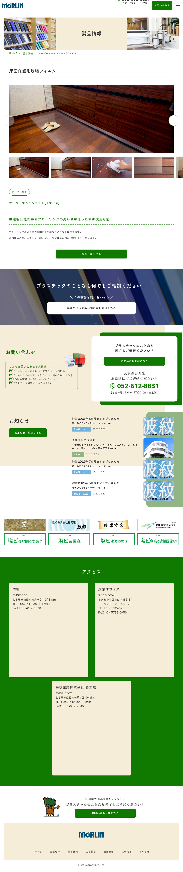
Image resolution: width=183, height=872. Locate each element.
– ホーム (37, 851)
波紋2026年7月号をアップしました (96, 461)
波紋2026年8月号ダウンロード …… (92, 423)
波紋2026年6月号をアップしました (96, 483)
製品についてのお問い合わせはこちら (91, 308)
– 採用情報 (125, 851)
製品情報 (28, 53)
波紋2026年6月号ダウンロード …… (92, 488)
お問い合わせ (162, 5)
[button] (174, 120)
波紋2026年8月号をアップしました (96, 418)
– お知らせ (143, 851)
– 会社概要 (107, 851)
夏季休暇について (83, 440)
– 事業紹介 (54, 851)
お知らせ (78, 454)
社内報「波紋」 (81, 429)
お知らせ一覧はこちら (27, 432)
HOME (13, 53)
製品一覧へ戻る (91, 254)
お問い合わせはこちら (134, 361)
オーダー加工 (19, 192)
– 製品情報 (72, 851)
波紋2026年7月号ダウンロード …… (92, 466)
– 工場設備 (89, 851)
